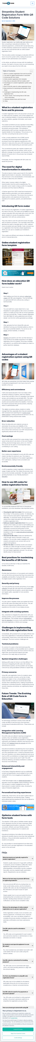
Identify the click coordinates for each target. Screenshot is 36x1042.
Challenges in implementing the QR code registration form (15, 92)
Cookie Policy (14, 1018)
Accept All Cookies (18, 1029)
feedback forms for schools (17, 743)
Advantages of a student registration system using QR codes (18, 83)
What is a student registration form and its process (18, 73)
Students (6, 338)
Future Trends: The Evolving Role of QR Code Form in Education (17, 96)
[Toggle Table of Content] (30, 71)
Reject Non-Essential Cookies (18, 1033)
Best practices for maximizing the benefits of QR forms (17, 89)
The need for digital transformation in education (17, 75)
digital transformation (25, 780)
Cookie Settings (18, 1037)
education (4, 476)
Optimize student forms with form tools (15, 99)
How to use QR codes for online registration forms (17, 86)
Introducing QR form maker (11, 77)
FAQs (6, 101)
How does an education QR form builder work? (17, 81)
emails (5, 330)
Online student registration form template (15, 79)
